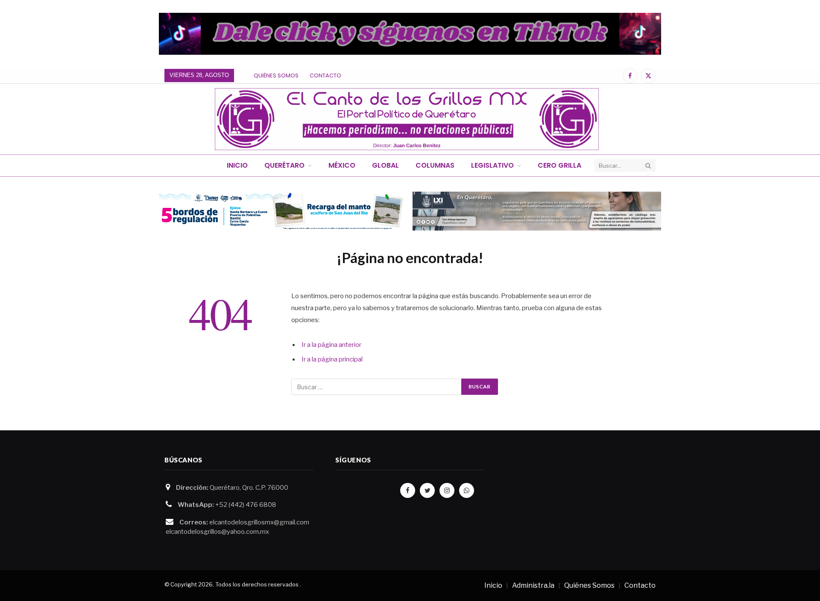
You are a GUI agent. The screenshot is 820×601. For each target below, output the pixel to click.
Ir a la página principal (332, 359)
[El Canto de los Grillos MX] (407, 119)
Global (385, 165)
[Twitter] (427, 490)
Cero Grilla (559, 165)
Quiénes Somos (276, 75)
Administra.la (533, 585)
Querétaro (284, 165)
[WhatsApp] (466, 490)
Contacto (325, 75)
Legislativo (492, 165)
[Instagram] (446, 490)
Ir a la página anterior (331, 345)
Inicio (237, 165)
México (341, 165)
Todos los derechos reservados (257, 584)
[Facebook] (407, 490)
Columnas (435, 165)
